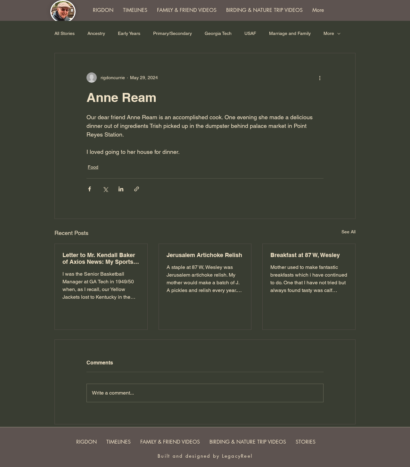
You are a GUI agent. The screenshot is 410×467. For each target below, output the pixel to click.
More (329, 33)
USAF (250, 33)
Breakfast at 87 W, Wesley (305, 255)
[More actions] (320, 77)
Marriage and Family (290, 33)
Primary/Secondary (172, 33)
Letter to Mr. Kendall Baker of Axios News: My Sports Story (98, 258)
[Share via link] (137, 189)
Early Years (129, 33)
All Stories (64, 33)
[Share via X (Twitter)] (105, 189)
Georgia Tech (218, 33)
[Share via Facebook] (89, 189)
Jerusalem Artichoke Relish (204, 255)
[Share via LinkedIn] (121, 189)
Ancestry (96, 33)
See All (348, 231)
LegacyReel (237, 456)
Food (93, 167)
